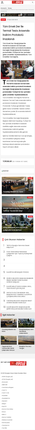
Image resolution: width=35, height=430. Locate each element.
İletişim (4, 403)
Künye (4, 412)
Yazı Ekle (4, 428)
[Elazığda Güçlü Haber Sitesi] (17, 3)
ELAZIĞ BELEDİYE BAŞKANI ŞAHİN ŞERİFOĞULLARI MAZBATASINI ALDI (17, 307)
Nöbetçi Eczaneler (7, 420)
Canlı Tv (4, 390)
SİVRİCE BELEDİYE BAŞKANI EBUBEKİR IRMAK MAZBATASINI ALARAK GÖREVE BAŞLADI (18, 280)
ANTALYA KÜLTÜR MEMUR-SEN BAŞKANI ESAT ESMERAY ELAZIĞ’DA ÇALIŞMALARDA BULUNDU (17, 294)
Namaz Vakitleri (6, 417)
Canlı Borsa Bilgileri (7, 387)
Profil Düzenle (6, 422)
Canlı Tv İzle (5, 393)
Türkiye (30, 197)
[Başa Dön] (32, 427)
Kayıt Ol (4, 406)
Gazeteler (5, 395)
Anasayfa (5, 382)
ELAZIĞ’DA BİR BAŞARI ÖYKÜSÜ (16, 272)
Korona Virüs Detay (7, 409)
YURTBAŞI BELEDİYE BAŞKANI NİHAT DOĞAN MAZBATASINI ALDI (17, 301)
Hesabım (4, 401)
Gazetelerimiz (6, 398)
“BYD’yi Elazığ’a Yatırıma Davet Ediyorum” (16, 246)
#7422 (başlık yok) (7, 379)
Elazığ (3, 19)
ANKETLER (4, 385)
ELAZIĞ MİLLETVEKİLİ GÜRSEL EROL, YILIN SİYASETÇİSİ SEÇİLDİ (17, 287)
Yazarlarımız (5, 425)
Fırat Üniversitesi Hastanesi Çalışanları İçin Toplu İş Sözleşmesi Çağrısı (17, 253)
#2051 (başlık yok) (7, 376)
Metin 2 (4, 414)
